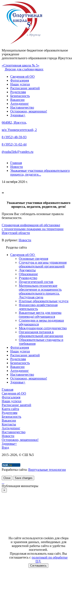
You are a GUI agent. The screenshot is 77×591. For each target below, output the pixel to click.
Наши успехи (20, 84)
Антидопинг (19, 103)
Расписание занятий (25, 88)
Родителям (18, 92)
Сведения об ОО (22, 76)
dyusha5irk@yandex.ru (17, 151)
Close (6, 478)
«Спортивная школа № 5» (20, 65)
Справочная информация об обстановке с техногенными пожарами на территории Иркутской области (33, 229)
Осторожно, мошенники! (28, 111)
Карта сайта (10, 409)
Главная (7, 389)
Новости (25, 240)
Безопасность (20, 96)
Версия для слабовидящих (23, 69)
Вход (5, 447)
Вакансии (17, 100)
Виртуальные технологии (47, 469)
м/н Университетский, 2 (19, 130)
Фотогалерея (19, 80)
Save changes (24, 478)
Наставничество (22, 107)
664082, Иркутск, (14, 122)
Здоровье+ (17, 115)
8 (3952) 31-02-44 (14, 144)
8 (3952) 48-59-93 (14, 137)
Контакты (9, 424)
